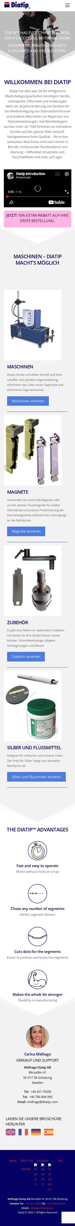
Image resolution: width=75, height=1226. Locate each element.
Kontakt (26, 1169)
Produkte (43, 1160)
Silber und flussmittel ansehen (36, 776)
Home (13, 1160)
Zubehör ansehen (26, 656)
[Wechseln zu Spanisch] (43, 1175)
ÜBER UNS (26, 1160)
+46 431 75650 (33, 1203)
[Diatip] (17, 7)
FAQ (60, 1160)
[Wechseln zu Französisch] (50, 1177)
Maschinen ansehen (28, 400)
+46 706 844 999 (56, 1203)
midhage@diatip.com (41, 1208)
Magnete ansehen (26, 531)
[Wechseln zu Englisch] (36, 1175)
